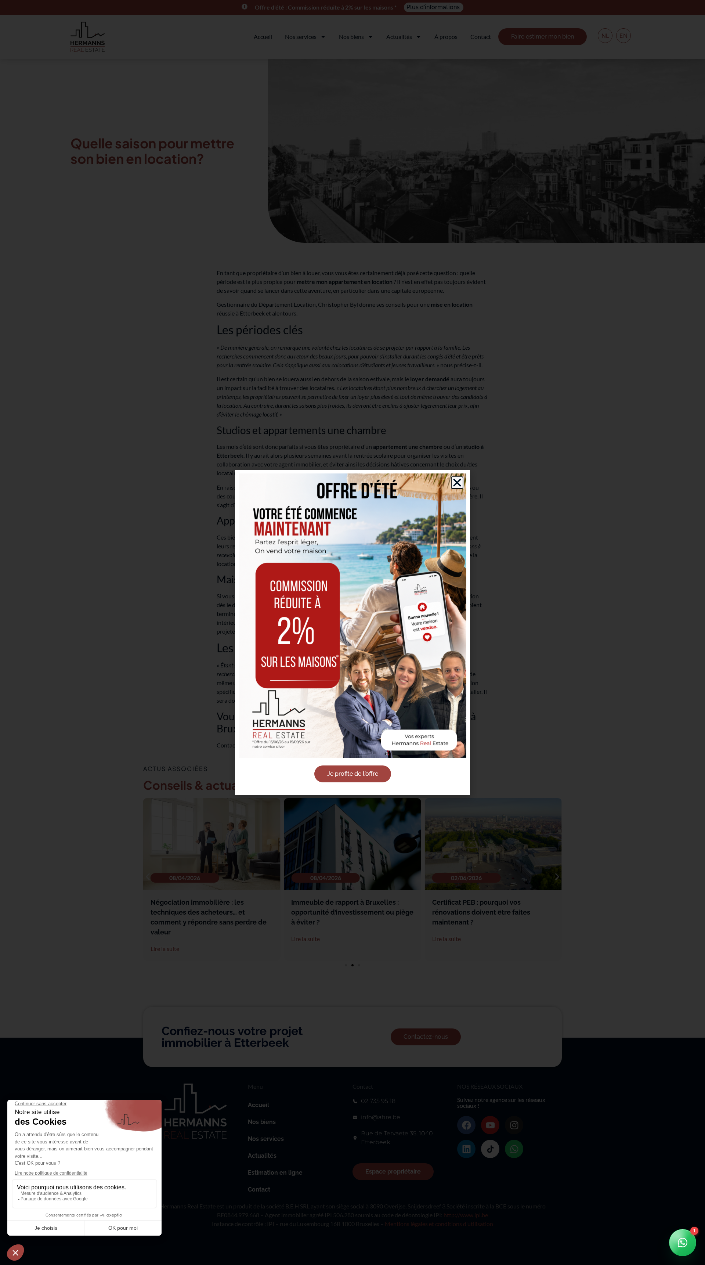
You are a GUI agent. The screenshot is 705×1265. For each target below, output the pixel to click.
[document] (352, 632)
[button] (457, 482)
